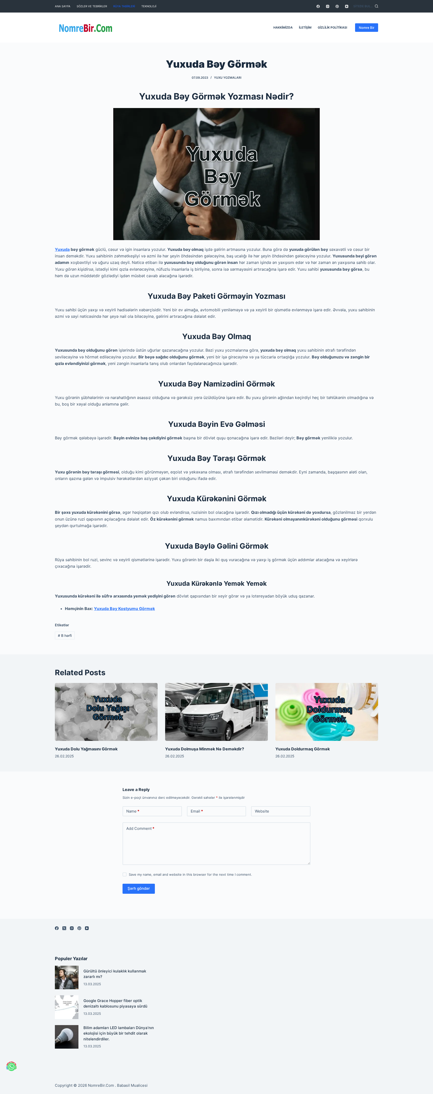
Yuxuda (62, 249)
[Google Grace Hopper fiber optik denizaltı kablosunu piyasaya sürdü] (66, 1007)
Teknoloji (148, 6)
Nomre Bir (366, 28)
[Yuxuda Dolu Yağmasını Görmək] (106, 712)
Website (262, 811)
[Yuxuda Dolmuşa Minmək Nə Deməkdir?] (216, 712)
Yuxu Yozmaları (227, 77)
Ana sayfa (62, 6)
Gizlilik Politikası (332, 27)
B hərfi (65, 635)
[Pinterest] (337, 6)
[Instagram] (327, 6)
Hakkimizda (283, 27)
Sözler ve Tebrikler (92, 6)
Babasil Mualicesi (132, 1085)
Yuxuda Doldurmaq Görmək (302, 748)
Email (197, 811)
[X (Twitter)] (64, 928)
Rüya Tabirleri (124, 6)
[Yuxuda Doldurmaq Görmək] (326, 712)
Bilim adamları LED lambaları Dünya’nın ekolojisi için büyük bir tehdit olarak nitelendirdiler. (118, 1033)
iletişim (305, 27)
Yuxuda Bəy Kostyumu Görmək (124, 608)
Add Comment (140, 828)
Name (132, 811)
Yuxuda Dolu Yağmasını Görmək (86, 748)
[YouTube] (346, 6)
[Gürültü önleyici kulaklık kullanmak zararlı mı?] (66, 977)
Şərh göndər (139, 888)
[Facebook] (318, 6)
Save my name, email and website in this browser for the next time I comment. (190, 874)
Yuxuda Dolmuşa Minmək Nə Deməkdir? (204, 748)
